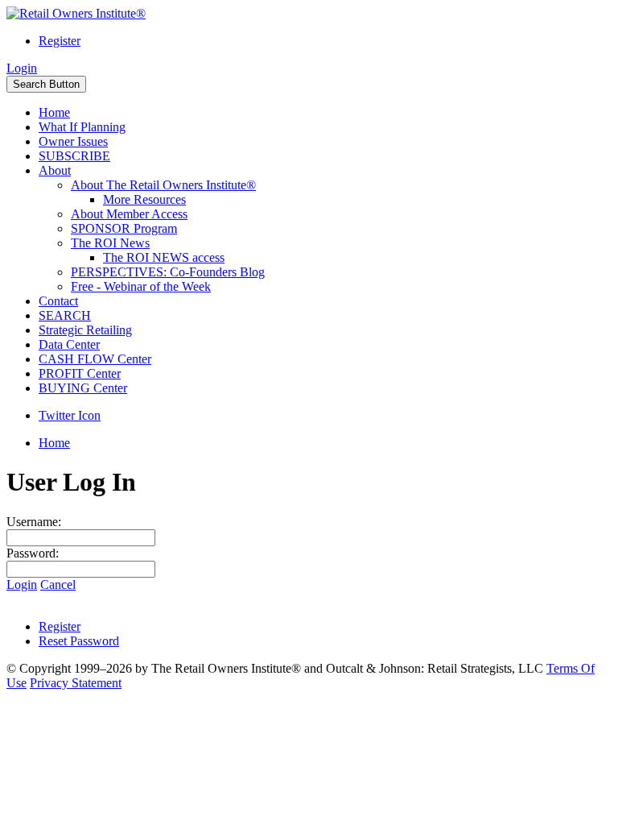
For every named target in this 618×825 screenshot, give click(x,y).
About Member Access (129, 214)
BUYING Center (83, 388)
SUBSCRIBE (74, 156)
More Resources (144, 199)
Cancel (58, 584)
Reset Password (79, 641)
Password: (32, 553)
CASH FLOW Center (95, 359)
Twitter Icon (70, 415)
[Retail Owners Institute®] (76, 13)
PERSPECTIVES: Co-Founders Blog (168, 272)
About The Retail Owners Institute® (163, 185)
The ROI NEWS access (164, 257)
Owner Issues (73, 141)
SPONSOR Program (124, 228)
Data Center (69, 344)
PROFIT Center (80, 373)
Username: (33, 522)
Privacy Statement (76, 683)
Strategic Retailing (85, 330)
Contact (58, 301)
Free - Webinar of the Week (141, 286)
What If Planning (82, 127)
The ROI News (110, 243)
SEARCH (65, 315)
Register (59, 41)
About (55, 170)
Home (54, 112)
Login (21, 68)
